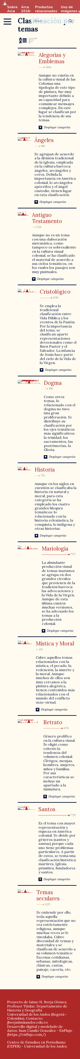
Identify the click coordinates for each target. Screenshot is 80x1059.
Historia (45, 469)
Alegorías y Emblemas (52, 58)
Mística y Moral (55, 643)
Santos (46, 809)
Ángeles (44, 140)
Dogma (53, 382)
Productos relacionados (46, 9)
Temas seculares (48, 895)
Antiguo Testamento (47, 218)
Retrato (52, 722)
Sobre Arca (12, 9)
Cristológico (55, 291)
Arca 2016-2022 (26, 11)
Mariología (55, 548)
